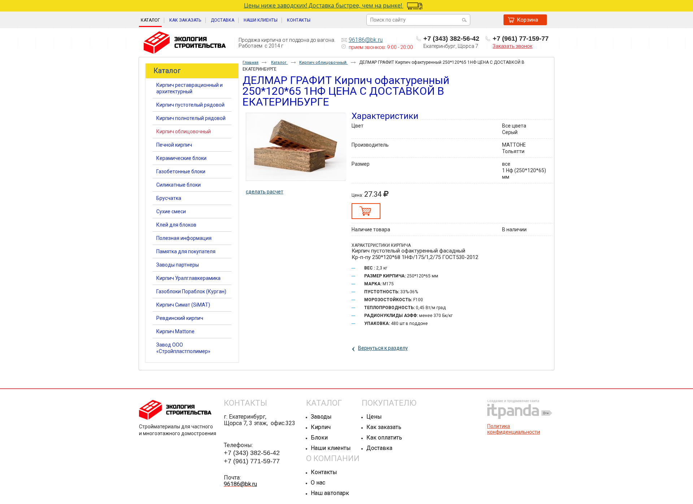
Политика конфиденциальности (513, 429)
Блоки (319, 437)
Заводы (321, 416)
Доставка (379, 448)
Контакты (324, 472)
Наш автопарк (330, 493)
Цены (374, 416)
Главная (250, 62)
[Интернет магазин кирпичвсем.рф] (185, 42)
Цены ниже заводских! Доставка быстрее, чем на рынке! (324, 5)
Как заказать (383, 427)
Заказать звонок (512, 46)
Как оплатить (384, 437)
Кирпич (321, 427)
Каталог (150, 20)
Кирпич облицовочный (323, 62)
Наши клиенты (331, 448)
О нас (318, 482)
